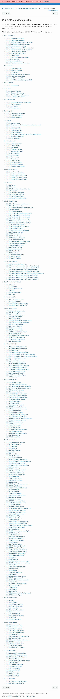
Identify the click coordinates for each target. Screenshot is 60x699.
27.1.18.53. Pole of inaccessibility (15, 540)
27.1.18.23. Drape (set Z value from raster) (17, 484)
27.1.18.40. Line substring (13, 516)
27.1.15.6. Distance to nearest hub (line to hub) (18, 320)
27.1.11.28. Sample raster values (15, 254)
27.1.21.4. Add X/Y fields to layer (15, 658)
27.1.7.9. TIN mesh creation (13, 138)
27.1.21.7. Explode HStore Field (14, 664)
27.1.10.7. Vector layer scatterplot (15, 196)
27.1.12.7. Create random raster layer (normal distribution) (22, 275)
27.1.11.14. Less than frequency (14, 228)
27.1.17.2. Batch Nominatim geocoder (16, 384)
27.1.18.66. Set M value (12, 564)
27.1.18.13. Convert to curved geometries (17, 465)
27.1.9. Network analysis (10, 169)
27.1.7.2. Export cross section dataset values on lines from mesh (23, 125)
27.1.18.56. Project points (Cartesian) (16, 546)
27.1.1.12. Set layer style (12, 59)
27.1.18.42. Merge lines (12, 519)
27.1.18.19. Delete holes (12, 476)
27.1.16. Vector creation (10, 344)
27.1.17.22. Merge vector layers (14, 422)
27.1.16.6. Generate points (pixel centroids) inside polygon (22, 356)
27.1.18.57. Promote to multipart (15, 548)
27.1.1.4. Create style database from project (18, 44)
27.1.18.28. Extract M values (13, 493)
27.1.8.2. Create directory (13, 145)
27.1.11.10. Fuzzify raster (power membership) (18, 220)
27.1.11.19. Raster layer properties (15, 237)
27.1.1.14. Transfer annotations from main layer (19, 63)
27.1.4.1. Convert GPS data (13, 91)
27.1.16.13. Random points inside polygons (17, 369)
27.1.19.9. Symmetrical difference (15, 615)
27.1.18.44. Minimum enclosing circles (16, 523)
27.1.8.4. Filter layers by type (14, 149)
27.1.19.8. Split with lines (13, 613)
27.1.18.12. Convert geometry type (15, 463)
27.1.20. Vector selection (11, 622)
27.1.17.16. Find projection (13, 410)
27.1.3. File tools (8, 82)
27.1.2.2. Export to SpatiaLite (14, 70)
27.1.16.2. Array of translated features (16, 348)
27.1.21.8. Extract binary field (14, 666)
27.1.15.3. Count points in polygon (15, 314)
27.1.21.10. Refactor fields (13, 670)
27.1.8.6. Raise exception (12, 153)
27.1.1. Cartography (9, 35)
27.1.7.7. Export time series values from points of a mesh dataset (23, 134)
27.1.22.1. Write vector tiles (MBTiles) (16, 681)
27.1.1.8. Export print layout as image (16, 51)
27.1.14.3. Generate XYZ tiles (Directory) (17, 303)
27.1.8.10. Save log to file (13, 160)
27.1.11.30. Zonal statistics (13, 258)
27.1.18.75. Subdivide (12, 581)
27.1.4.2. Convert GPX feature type (15, 93)
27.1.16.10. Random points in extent (16, 363)
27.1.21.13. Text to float (12, 675)
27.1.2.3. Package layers (12, 72)
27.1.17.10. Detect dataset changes (15, 399)
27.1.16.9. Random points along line (15, 361)
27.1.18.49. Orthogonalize (13, 533)
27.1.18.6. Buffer (10, 452)
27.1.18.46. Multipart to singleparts (15, 527)
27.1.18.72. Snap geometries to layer (16, 576)
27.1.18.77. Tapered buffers (13, 585)
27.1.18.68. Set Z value (12, 568)
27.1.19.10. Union (11, 617)
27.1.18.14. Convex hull (12, 467)
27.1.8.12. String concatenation (14, 164)
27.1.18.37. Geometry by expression (16, 510)
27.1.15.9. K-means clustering (14, 326)
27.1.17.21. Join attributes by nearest (16, 420)
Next (54, 13)
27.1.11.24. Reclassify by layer (14, 247)
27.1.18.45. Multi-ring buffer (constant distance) (19, 525)
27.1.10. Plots (7, 182)
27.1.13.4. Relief (10, 290)
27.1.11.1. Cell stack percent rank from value (18, 204)
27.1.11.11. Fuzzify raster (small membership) (18, 222)
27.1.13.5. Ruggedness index (13, 292)
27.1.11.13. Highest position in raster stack (17, 226)
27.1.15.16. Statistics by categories (15, 339)
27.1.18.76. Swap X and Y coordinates (16, 583)
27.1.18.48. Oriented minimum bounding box (18, 531)
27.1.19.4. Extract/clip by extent (14, 606)
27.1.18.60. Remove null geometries (15, 553)
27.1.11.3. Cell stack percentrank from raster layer (19, 207)
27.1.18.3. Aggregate (11, 446)
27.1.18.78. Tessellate (12, 587)
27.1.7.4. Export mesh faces (13, 128)
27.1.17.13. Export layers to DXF (15, 405)
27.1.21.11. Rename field (12, 672)
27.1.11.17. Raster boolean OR (14, 234)
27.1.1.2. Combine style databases (15, 40)
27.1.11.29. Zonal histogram (13, 256)
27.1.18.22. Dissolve (11, 482)
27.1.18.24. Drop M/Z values (14, 486)
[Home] (2, 8)
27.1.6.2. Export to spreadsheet (14, 115)
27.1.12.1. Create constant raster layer (16, 264)
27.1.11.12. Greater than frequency (15, 224)
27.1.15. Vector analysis (10, 308)
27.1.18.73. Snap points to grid (14, 578)
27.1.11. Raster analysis (10, 201)
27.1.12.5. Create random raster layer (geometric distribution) (22, 271)
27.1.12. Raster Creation (10, 261)
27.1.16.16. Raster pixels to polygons (16, 375)
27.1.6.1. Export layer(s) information (15, 113)
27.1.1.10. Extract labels (12, 55)
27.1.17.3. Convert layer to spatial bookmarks (18, 386)
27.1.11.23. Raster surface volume (15, 245)
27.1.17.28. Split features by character (16, 433)
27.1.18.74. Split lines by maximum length (17, 580)
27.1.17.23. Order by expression (14, 423)
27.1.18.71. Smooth (11, 574)
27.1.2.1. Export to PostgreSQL (14, 68)
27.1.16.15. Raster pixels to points (15, 373)
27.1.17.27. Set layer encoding (14, 431)
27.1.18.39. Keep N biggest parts (15, 514)
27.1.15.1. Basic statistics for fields (15, 311)
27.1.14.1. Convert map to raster (15, 299)
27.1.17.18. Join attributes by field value (17, 414)
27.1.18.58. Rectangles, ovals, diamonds (17, 549)
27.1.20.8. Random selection (13, 638)
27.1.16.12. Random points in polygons (16, 367)
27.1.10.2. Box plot (11, 187)
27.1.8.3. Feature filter (12, 147)
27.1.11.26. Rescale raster (13, 251)
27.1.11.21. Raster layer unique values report (18, 241)
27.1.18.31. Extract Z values (13, 499)
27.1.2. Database (8, 65)
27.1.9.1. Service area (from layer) (15, 172)
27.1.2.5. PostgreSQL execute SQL (15, 76)
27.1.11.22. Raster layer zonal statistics (16, 243)
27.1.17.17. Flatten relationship (14, 412)
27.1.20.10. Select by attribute (14, 642)
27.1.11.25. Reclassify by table (14, 249)
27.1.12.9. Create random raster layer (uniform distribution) (22, 279)
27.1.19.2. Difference (11, 602)
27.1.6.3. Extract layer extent (14, 117)
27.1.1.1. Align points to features (15, 38)
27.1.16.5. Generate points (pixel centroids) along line (20, 354)
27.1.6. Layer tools (9, 111)
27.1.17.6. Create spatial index (14, 392)
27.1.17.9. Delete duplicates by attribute (17, 397)
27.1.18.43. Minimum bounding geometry (17, 521)
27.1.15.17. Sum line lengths (13, 341)
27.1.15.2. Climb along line (13, 313)
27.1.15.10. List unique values (14, 328)
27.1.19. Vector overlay (10, 597)
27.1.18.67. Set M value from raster (15, 566)
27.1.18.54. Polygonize (12, 542)
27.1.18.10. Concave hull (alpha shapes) (16, 459)
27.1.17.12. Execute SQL (12, 403)
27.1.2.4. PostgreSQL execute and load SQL (18, 74)
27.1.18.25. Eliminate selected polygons (16, 487)
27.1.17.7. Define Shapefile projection (16, 393)
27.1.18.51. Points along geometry (15, 536)
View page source (53, 10)
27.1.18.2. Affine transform (13, 444)
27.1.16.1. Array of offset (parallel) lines (16, 346)
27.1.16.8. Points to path (12, 360)
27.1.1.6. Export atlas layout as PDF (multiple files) (19, 48)
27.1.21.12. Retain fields (12, 673)
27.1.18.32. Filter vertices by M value (16, 501)
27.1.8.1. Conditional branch (13, 143)
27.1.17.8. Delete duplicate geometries (16, 395)
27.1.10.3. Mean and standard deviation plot (18, 189)
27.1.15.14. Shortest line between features (17, 335)
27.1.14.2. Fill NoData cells (13, 301)
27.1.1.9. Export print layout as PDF (15, 53)
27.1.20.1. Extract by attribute (14, 625)
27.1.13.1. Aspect (10, 284)
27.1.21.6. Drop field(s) (12, 662)
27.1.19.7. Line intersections (13, 611)
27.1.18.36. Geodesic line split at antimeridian (18, 508)
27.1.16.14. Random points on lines (15, 371)
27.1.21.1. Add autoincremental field (16, 653)
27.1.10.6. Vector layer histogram (15, 194)
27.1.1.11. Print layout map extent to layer (17, 57)
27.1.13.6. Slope (10, 294)
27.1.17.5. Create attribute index (15, 390)
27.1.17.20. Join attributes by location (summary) (19, 418)
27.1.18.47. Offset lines (12, 529)
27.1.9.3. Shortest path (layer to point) (16, 175)
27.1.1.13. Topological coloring (14, 61)
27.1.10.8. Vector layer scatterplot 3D (16, 198)
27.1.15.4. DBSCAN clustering (14, 316)
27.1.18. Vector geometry (11, 439)
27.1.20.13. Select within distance (15, 647)
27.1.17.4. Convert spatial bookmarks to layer (18, 388)
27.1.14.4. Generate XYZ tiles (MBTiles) (16, 305)
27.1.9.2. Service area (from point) (15, 173)
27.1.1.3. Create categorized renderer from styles (19, 42)
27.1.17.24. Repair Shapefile (13, 425)
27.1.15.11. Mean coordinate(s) (14, 330)
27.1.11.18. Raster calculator (14, 236)
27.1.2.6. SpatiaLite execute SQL (15, 78)
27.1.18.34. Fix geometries (13, 504)
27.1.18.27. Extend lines (12, 491)
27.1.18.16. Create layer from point (15, 470)
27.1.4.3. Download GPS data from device (17, 95)
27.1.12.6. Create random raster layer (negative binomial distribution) (25, 273)
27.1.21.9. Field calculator (13, 668)
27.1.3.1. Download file (12, 85)
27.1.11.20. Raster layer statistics (15, 239)
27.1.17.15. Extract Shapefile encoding (16, 408)
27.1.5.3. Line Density (12, 106)
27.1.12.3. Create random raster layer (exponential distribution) (23, 267)
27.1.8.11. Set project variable (14, 162)
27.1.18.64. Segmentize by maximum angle (17, 561)
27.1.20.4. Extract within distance (15, 630)
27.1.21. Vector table (9, 650)
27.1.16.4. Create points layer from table (17, 352)
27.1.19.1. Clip (10, 600)
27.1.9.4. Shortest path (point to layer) (16, 177)
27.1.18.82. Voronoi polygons (14, 595)
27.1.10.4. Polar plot (11, 190)
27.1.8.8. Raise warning (12, 157)
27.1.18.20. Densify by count (14, 478)
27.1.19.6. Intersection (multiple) (15, 610)
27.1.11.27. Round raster (12, 252)
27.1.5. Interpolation (9, 99)
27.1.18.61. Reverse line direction (15, 555)
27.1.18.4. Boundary (11, 448)
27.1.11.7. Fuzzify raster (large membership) (18, 215)
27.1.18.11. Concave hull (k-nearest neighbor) (18, 461)
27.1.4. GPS (7, 88)
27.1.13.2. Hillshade (11, 286)
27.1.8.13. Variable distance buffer (15, 166)
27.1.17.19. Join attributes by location (16, 416)
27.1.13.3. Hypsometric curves (14, 288)
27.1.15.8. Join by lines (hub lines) (15, 324)
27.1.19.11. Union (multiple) (13, 619)
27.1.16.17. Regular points (13, 376)
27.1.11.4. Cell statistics (12, 209)
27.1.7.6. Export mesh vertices (14, 132)
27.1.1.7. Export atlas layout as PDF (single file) (18, 49)
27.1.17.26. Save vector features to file (16, 429)
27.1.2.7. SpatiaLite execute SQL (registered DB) (19, 80)
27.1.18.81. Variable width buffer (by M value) (18, 593)
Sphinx (9, 696)
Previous (6, 13)
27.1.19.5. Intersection (12, 608)
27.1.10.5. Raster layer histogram (15, 192)
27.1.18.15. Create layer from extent (16, 469)
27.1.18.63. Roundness (12, 559)
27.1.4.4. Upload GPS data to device (16, 96)
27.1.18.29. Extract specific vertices (15, 495)
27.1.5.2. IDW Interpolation (13, 104)
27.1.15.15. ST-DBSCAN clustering (15, 337)
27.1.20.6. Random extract (13, 634)
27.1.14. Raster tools (9, 297)
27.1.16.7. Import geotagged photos (15, 358)
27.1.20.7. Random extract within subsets (17, 636)
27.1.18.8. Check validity (12, 455)
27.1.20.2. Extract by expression (14, 626)
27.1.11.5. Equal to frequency (14, 211)
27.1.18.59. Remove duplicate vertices (16, 551)
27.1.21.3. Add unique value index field (16, 657)
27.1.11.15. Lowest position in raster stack (17, 230)
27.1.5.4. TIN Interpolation (13, 108)
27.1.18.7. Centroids (11, 454)
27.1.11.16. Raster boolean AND (14, 232)
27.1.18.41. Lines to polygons (14, 517)
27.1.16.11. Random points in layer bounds (17, 365)
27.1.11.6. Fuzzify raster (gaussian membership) (19, 213)
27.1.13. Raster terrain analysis (12, 282)
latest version (46, 1)
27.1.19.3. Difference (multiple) (14, 604)
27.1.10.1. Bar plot (11, 185)
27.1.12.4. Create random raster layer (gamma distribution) (22, 269)
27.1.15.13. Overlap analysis (13, 333)
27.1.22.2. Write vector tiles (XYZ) (15, 683)
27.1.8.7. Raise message (12, 155)
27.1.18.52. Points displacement (14, 538)
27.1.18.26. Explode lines (12, 489)
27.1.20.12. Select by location (14, 645)
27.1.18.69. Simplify (11, 570)
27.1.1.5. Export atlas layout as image (16, 46)
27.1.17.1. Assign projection (13, 382)
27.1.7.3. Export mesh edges (13, 127)
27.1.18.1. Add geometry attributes (15, 442)
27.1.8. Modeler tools (10, 141)
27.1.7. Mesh (7, 120)
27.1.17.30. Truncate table (13, 437)
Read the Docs (30, 696)
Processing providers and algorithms (27, 8)
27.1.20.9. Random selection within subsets (18, 640)
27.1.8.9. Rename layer (12, 158)
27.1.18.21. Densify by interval (14, 480)
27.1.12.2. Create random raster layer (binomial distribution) (22, 266)
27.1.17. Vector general (10, 379)
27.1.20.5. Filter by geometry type (15, 632)
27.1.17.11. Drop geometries (13, 401)
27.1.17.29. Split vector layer (14, 435)
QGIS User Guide (9, 8)
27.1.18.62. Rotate (11, 557)
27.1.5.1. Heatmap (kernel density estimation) (18, 102)
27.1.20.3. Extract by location (14, 628)
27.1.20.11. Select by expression (14, 643)
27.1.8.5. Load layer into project (14, 151)
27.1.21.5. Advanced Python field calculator (18, 660)
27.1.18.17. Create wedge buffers (15, 472)
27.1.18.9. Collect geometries (14, 457)
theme (17, 696)
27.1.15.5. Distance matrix (13, 318)
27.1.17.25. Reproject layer (13, 427)
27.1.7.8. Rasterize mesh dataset (14, 136)
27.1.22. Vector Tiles (9, 678)
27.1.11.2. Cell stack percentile (14, 205)
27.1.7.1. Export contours (13, 123)
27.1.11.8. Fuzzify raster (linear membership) (18, 217)
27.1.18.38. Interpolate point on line (15, 512)
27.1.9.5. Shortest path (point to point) (16, 179)
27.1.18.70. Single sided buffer (14, 572)
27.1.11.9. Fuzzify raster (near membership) (17, 219)
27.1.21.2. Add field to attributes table (16, 655)
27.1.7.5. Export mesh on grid (14, 130)
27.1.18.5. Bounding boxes (13, 450)
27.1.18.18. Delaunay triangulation (15, 474)
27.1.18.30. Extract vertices (13, 497)
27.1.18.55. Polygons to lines (14, 544)
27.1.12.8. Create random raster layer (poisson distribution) (22, 277)
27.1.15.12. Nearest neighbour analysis (16, 331)
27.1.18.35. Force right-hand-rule (15, 506)
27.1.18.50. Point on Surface (13, 534)
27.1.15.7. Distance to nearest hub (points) (17, 322)
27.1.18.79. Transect (11, 589)
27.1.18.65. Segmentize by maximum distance (18, 563)
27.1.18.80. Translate (11, 591)
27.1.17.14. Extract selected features (16, 407)
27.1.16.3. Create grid (12, 350)
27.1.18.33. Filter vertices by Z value (16, 502)
